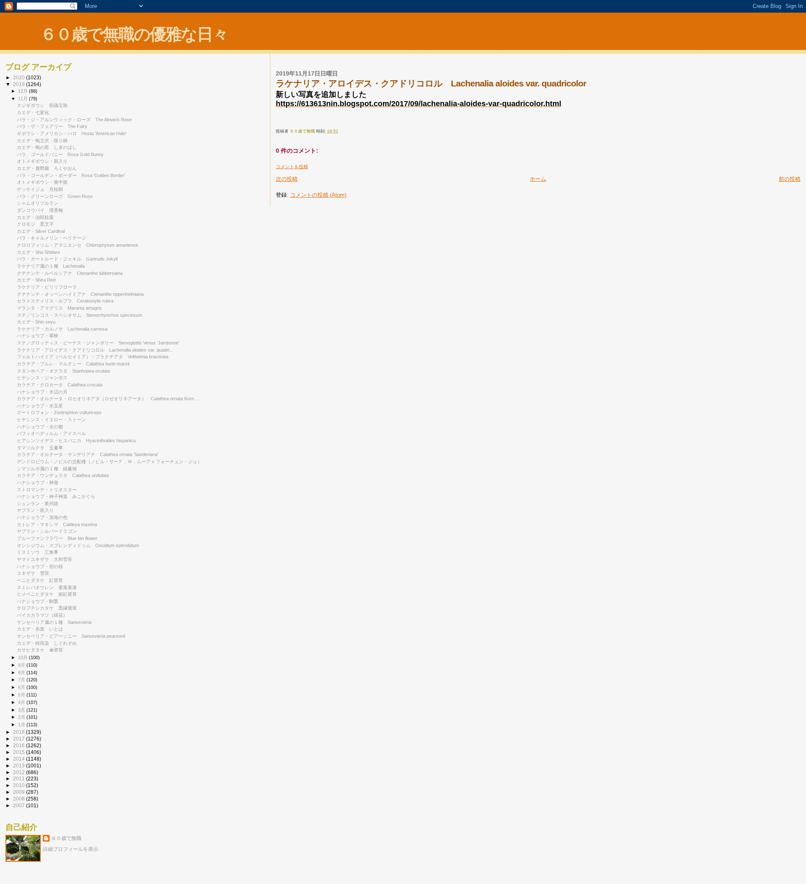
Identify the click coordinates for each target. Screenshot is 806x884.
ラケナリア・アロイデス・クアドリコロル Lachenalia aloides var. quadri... (95, 349)
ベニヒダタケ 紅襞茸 (40, 580)
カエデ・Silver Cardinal (41, 231)
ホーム (538, 179)
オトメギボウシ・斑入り (42, 161)
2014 (19, 758)
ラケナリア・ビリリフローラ (49, 286)
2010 (19, 785)
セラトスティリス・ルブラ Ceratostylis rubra (65, 300)
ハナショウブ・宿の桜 (40, 566)
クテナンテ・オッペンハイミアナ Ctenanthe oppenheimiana (80, 294)
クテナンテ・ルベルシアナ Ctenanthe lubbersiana (70, 273)
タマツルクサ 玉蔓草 (40, 447)
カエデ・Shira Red (38, 279)
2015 (19, 752)
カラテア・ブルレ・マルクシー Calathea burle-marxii (73, 363)
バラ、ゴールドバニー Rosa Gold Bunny (60, 154)
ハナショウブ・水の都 (40, 426)
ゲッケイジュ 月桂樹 (40, 189)
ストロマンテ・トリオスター (47, 489)
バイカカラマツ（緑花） (42, 615)
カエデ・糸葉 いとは (40, 628)
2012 (19, 772)
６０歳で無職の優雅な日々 (134, 34)
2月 (22, 717)
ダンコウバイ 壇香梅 (40, 210)
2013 (19, 765)
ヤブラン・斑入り (35, 510)
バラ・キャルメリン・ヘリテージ (54, 237)
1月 (22, 724)
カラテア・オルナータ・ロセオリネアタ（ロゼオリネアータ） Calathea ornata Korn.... (108, 398)
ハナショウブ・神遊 (37, 482)
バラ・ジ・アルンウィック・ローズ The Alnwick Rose (74, 119)
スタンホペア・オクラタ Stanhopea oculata (63, 370)
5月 (22, 694)
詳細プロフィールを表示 (70, 849)
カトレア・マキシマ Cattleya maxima (57, 524)
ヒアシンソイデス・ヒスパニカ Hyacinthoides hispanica (76, 440)
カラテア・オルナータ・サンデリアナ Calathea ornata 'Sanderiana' (87, 454)
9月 (22, 665)
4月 (22, 702)
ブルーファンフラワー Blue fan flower (57, 538)
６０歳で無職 (66, 838)
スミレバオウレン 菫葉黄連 (47, 587)
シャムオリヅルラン (37, 203)
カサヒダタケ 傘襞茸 (40, 649)
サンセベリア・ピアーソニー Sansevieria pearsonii (71, 636)
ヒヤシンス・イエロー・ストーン (54, 419)
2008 (19, 798)
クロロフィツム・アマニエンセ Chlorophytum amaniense (77, 245)
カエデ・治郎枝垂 (37, 217)
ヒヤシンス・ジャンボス (44, 377)
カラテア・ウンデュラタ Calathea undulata (63, 475)
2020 (19, 77)
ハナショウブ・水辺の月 (42, 391)
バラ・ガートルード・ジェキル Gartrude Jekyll (67, 258)
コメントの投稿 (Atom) (318, 195)
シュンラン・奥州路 (37, 503)
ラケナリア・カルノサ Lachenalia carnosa (62, 328)
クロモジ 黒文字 (35, 224)
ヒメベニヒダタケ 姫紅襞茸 (47, 594)
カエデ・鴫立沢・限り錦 (42, 140)
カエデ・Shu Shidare (38, 252)
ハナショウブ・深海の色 (42, 517)
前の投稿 (790, 179)
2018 (19, 732)
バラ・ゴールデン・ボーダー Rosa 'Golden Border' (71, 175)
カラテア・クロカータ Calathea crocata (59, 384)
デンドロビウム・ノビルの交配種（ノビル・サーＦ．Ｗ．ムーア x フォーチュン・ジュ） (109, 461)
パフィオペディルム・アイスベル (54, 433)
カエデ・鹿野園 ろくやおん (47, 168)
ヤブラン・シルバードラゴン (49, 531)
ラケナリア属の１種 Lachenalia (51, 266)
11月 (23, 98)
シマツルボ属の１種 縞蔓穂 (47, 468)
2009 (19, 792)
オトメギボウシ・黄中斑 (42, 182)
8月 (22, 672)
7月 (22, 679)
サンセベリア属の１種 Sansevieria (54, 622)
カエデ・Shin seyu (36, 321)
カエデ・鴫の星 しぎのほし (47, 147)
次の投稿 (287, 179)
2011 (19, 778)
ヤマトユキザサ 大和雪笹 (44, 559)
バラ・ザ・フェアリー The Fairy (52, 126)
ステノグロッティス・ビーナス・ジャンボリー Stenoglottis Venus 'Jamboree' (98, 342)
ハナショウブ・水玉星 (40, 405)
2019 (19, 84)
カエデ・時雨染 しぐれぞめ (47, 643)
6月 (22, 687)
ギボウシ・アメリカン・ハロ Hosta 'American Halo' (71, 133)
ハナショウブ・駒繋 (37, 601)
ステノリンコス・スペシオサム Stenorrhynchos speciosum (79, 315)
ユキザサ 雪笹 (33, 573)
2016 (19, 745)
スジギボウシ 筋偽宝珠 (42, 105)
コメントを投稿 (292, 166)
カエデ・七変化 (33, 112)
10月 (23, 657)
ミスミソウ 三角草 (37, 552)
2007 (19, 805)
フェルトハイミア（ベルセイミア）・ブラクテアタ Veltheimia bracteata (92, 356)
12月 (23, 91)
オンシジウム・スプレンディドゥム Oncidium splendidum (78, 545)
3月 (22, 709)
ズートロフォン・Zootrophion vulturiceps (59, 412)
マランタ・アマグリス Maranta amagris (59, 307)
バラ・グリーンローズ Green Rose (55, 196)
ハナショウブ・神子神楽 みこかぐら (56, 496)
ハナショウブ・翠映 (37, 335)
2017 (19, 738)
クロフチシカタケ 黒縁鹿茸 (47, 607)
